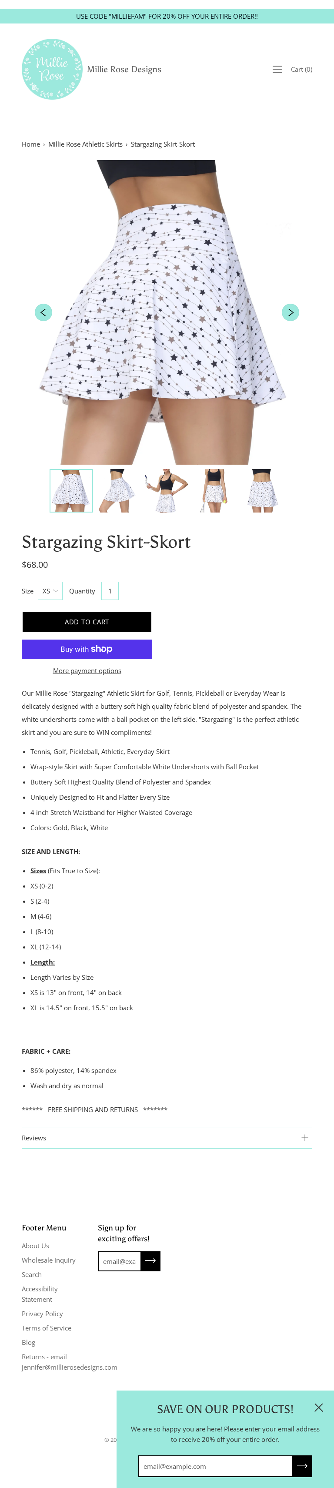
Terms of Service (46, 1328)
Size (27, 590)
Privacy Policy (42, 1313)
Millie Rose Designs (124, 69)
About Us (35, 1245)
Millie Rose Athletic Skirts (85, 144)
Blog (28, 1342)
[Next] (290, 312)
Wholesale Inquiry (49, 1260)
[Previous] (43, 312)
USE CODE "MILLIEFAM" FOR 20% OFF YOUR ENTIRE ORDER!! (167, 16)
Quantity (82, 590)
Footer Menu (44, 1228)
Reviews (34, 1137)
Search (32, 1274)
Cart (301, 69)
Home (31, 144)
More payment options (87, 670)
